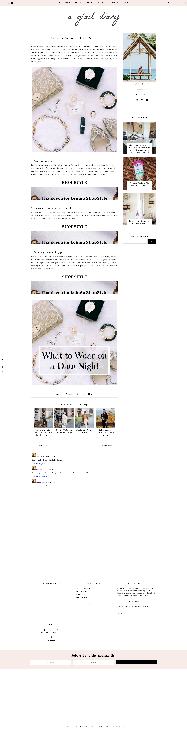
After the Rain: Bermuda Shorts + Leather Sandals (43, 432)
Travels (90, 3)
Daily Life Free (81, 594)
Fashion (101, 3)
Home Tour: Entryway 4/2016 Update (139, 222)
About (67, 3)
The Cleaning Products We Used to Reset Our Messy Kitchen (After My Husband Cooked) (139, 149)
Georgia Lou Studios (119, 727)
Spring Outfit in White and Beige (64, 431)
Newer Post (41, 446)
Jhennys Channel (82, 591)
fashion (74, 34)
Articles (77, 3)
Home (58, 3)
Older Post (107, 446)
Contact (127, 3)
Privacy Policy (65, 727)
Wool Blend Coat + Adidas (85, 431)
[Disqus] (74, 479)
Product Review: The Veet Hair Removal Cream (139, 186)
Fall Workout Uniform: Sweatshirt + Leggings (105, 432)
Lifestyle (114, 3)
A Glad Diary (92, 727)
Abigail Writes (81, 597)
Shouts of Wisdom (83, 588)
